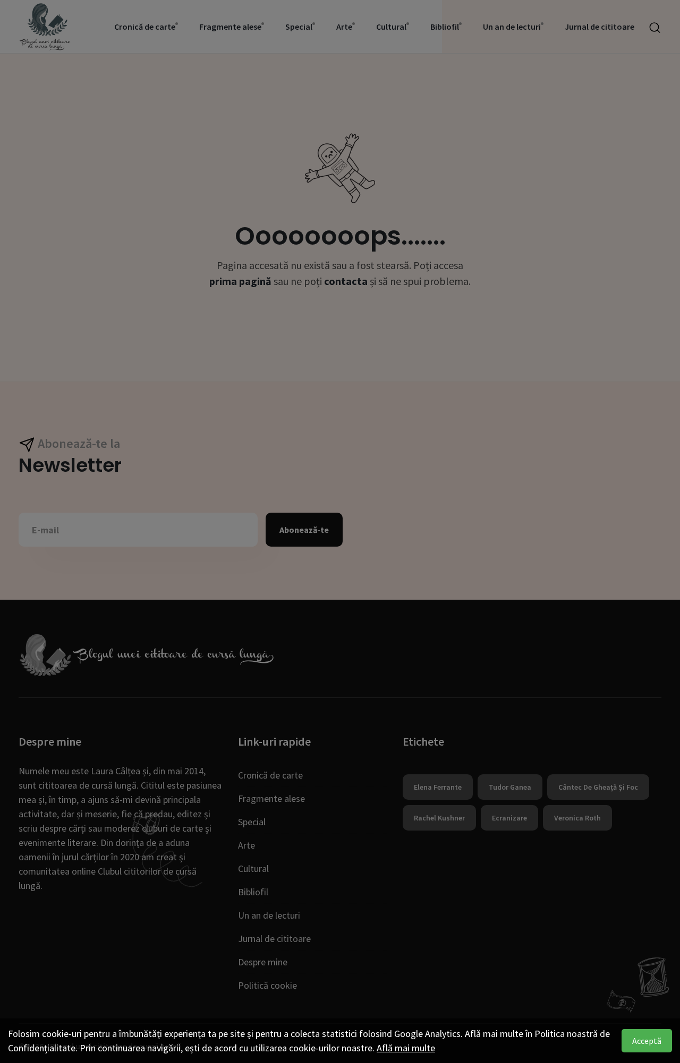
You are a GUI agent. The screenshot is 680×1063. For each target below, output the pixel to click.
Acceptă (646, 1040)
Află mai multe (406, 1048)
